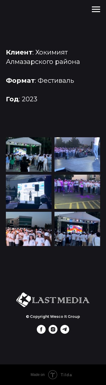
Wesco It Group (65, 316)
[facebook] (41, 332)
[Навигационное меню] (96, 9)
